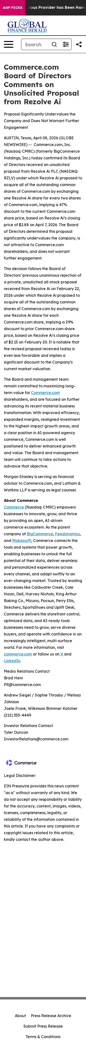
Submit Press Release (43, 1026)
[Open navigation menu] (8, 44)
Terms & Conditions (43, 1036)
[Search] (54, 44)
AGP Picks (12, 7)
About (20, 1015)
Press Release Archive (51, 1015)
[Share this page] (78, 44)
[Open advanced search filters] (65, 44)
